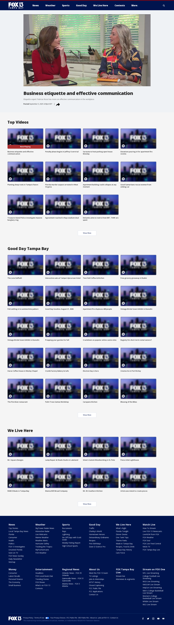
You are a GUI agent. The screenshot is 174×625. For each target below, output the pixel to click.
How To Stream (149, 528)
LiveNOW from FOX (151, 534)
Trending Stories (42, 579)
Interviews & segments (125, 579)
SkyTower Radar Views (44, 528)
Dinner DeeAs (121, 534)
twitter (148, 619)
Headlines (39, 573)
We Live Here (123, 524)
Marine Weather (42, 537)
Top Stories (13, 528)
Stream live (120, 576)
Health (11, 540)
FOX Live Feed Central (152, 543)
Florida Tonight (122, 531)
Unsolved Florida (15, 549)
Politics (11, 543)
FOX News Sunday (16, 556)
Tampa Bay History (124, 549)
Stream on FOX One (154, 569)
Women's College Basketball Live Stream (152, 597)
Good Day (94, 524)
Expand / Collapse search (163, 5)
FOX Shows (40, 582)
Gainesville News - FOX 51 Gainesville (73, 579)
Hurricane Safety (42, 543)
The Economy (14, 582)
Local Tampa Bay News (18, 531)
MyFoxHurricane (42, 549)
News (12, 524)
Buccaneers (67, 528)
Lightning (66, 534)
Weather (40, 524)
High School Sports (70, 546)
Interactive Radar (42, 531)
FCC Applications (96, 591)
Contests (39, 588)
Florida (11, 534)
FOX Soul (146, 540)
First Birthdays (95, 543)
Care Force (120, 553)
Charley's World (95, 531)
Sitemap (12, 562)
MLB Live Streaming (151, 581)
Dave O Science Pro (97, 546)
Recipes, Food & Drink (125, 546)
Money (12, 569)
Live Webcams (41, 534)
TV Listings (93, 576)
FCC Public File (95, 588)
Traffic (91, 528)
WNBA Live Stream (150, 601)
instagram (153, 619)
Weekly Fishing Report (71, 543)
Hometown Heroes (97, 534)
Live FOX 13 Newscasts (152, 531)
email (163, 619)
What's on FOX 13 (42, 585)
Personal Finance (16, 579)
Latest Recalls (14, 576)
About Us (94, 569)
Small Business (15, 585)
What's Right (121, 528)
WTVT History (94, 582)
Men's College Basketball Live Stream (153, 591)
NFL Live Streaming (151, 573)
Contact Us (93, 594)
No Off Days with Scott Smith (71, 538)
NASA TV (146, 546)
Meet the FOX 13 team (98, 573)
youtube (158, 619)
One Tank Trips (122, 537)
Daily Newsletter (15, 559)
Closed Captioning (96, 585)
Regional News (70, 569)
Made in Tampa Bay (124, 543)
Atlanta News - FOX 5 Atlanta (71, 585)
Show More (87, 233)
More (134, 5)
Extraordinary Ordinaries (99, 537)
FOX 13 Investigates (17, 546)
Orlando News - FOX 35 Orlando (72, 574)
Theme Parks (121, 540)
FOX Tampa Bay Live (151, 549)
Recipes (92, 540)
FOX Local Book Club (44, 576)
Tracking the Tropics (43, 546)
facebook (143, 619)
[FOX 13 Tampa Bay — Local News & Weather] (17, 5)
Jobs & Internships (96, 579)
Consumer (13, 537)
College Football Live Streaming (151, 577)
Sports (66, 524)
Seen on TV (13, 553)
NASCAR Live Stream (151, 584)
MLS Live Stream (150, 604)
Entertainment (43, 569)
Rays (64, 531)
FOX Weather (40, 553)
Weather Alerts (41, 540)
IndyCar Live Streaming (152, 587)
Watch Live (149, 524)
